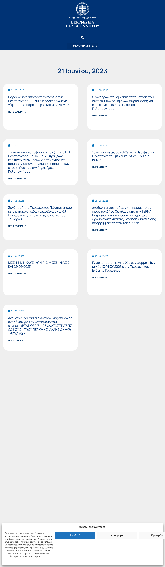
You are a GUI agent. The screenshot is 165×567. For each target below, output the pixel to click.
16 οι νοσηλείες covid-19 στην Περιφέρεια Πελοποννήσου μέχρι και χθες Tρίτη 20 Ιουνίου (123, 156)
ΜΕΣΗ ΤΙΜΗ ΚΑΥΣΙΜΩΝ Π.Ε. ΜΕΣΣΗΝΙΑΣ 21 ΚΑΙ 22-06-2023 (39, 264)
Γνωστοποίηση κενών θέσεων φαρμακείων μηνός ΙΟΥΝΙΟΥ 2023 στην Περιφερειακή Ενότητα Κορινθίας (123, 266)
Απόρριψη (117, 535)
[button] (82, 46)
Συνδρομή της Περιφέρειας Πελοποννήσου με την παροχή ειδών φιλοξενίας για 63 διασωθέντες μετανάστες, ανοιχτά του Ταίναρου (40, 213)
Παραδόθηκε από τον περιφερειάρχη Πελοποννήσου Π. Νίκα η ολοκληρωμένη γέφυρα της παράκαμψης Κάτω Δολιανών (38, 101)
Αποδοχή (75, 535)
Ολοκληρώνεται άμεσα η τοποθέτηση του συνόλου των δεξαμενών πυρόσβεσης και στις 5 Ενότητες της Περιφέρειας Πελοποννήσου (123, 103)
